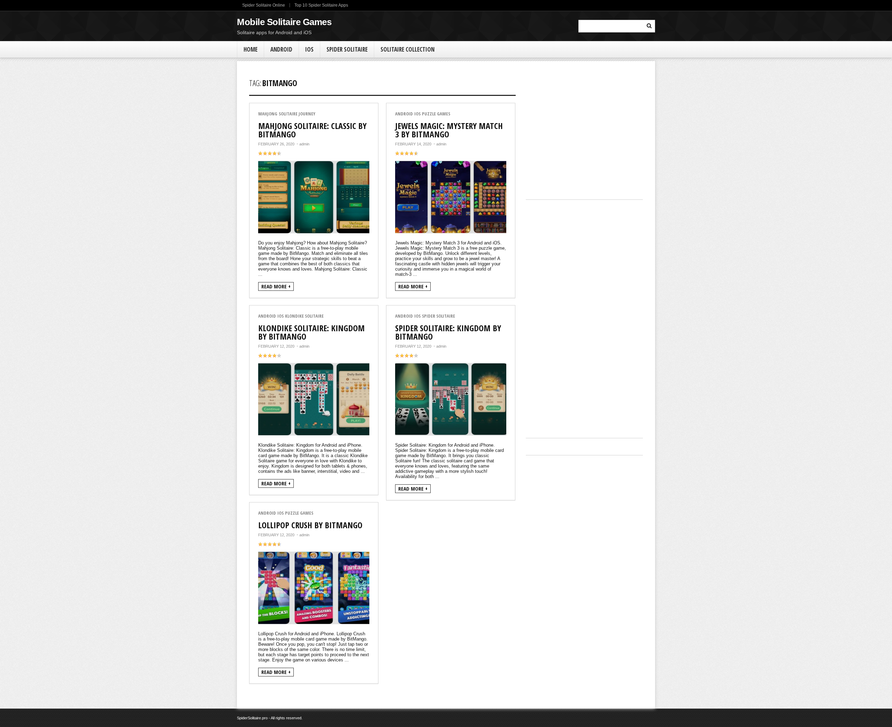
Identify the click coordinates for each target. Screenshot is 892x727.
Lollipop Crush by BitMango (310, 525)
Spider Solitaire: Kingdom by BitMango (448, 332)
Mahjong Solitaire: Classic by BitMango (312, 130)
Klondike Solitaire (304, 316)
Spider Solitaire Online (263, 5)
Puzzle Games (436, 114)
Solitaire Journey (297, 114)
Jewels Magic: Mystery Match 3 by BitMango (449, 130)
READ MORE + (276, 286)
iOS (309, 49)
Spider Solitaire (347, 49)
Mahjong (267, 114)
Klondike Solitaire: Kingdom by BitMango (311, 332)
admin (304, 144)
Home (250, 49)
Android (281, 49)
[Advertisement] (584, 135)
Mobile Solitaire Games (284, 22)
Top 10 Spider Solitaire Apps (321, 5)
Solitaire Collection (407, 49)
